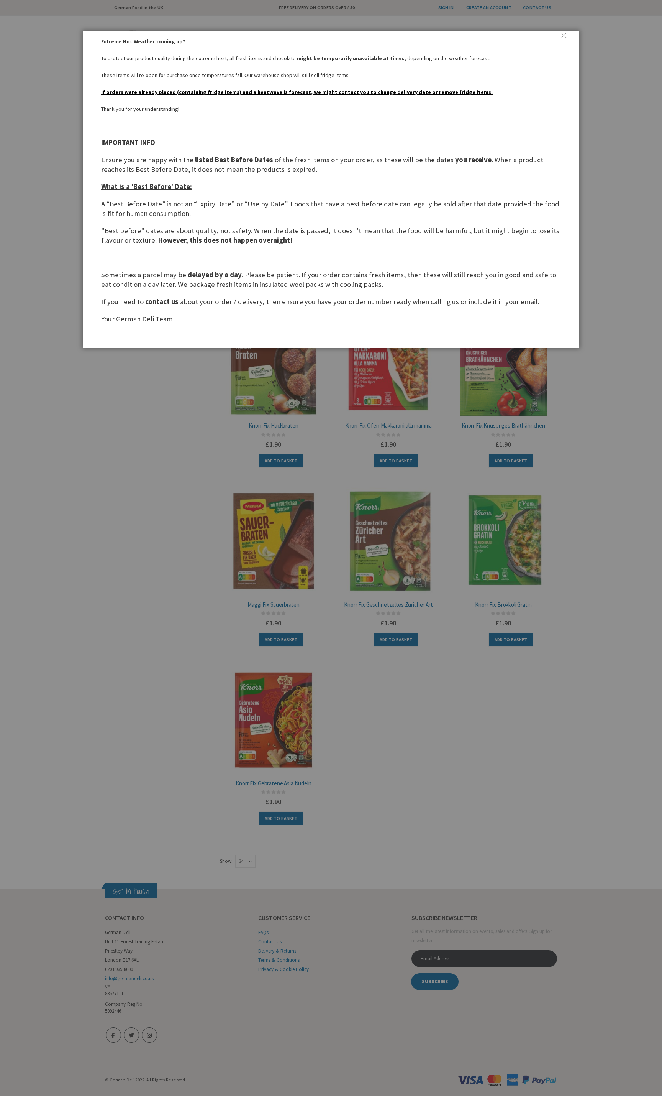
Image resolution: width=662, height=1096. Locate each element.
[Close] (567, 38)
